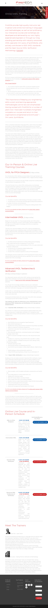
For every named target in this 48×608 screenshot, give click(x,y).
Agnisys (8, 584)
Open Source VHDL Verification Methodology (26, 280)
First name (38, 584)
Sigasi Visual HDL (20, 586)
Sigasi (7, 589)
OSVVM (20, 50)
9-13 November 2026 (40, 439)
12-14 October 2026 (40, 461)
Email (36, 592)
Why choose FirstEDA (10, 83)
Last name (38, 588)
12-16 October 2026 (40, 494)
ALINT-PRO (20, 589)
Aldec (7, 587)
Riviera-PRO (20, 582)
